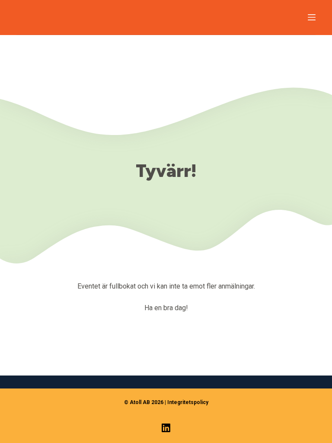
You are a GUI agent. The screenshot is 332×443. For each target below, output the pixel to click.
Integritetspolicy (187, 402)
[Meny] (312, 17)
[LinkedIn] (166, 428)
